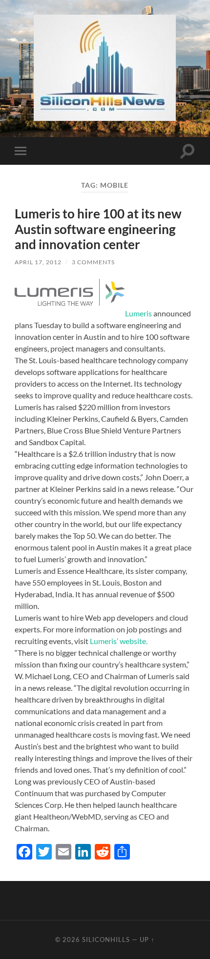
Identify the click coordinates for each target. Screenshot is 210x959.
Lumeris (138, 313)
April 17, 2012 (38, 262)
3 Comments (93, 262)
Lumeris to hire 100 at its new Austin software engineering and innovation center (98, 229)
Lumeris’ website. (118, 641)
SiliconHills (106, 939)
